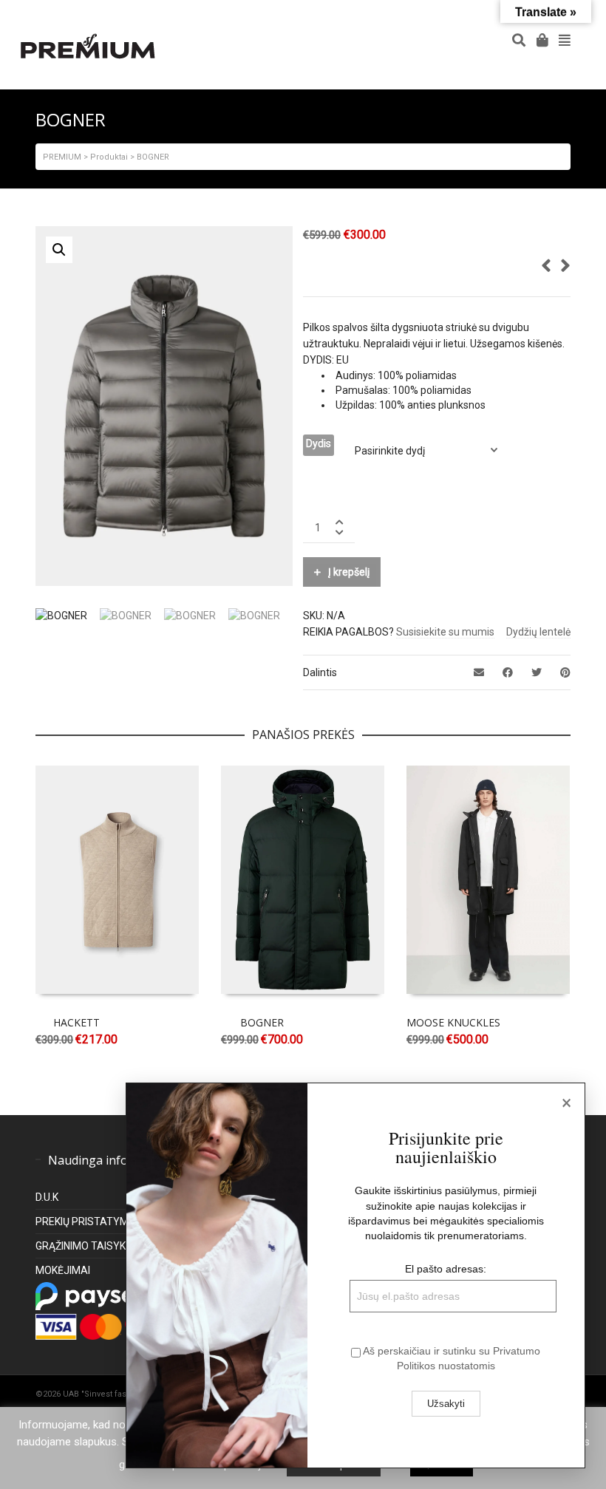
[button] (59, 249)
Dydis (318, 443)
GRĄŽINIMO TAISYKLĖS (89, 1246)
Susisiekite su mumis (445, 632)
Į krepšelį (349, 572)
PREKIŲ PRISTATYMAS (89, 1221)
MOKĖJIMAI (62, 1270)
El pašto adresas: (445, 1269)
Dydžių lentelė (538, 632)
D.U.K (46, 1197)
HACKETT (76, 1022)
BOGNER (262, 1022)
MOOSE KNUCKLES (453, 1022)
